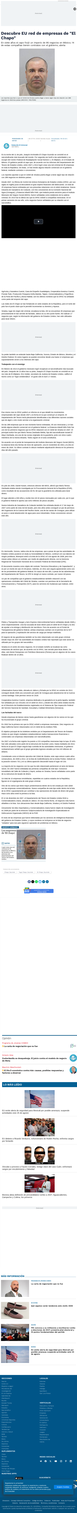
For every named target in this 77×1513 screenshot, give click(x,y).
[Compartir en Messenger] (40, 881)
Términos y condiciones (49, 1503)
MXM (3, 1434)
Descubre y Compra (47, 1406)
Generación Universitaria (44, 1419)
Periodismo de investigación (7, 1390)
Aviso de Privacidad (67, 1500)
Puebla (42, 1386)
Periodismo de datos (17, 139)
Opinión (6, 1038)
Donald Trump (7, 1403)
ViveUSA (43, 1430)
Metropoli (5, 1405)
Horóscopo (43, 1437)
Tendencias (6, 1429)
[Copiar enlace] (43, 881)
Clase (4, 1454)
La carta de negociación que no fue (21, 1046)
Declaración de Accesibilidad (29, 1503)
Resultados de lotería (45, 1441)
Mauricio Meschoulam (11, 1067)
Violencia (47, 1500)
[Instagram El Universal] (61, 1461)
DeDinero (43, 1427)
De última (5, 1441)
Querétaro (43, 1391)
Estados (4, 1408)
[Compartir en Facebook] (29, 881)
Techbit (4, 1436)
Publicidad (55, 1500)
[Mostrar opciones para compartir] (74, 9)
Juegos (42, 1432)
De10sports (44, 1425)
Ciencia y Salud (7, 1432)
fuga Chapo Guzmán (26, 872)
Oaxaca (42, 1384)
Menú (4, 1439)
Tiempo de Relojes (8, 1468)
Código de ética (37, 1500)
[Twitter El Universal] (50, 1461)
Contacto (61, 1503)
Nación (4, 1381)
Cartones (5, 1415)
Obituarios (43, 1415)
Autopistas (5, 1446)
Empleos (43, 1413)
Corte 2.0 (5, 1384)
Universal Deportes (8, 1420)
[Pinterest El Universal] (66, 1461)
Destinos (5, 1444)
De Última (5, 1461)
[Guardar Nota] (47, 881)
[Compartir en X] (32, 881)
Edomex (43, 1381)
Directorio (6, 1500)
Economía (5, 1417)
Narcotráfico (6, 1410)
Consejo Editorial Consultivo (20, 1500)
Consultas (5, 1448)
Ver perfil (15, 147)
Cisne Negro (6, 1471)
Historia (15, 1503)
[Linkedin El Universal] (71, 1461)
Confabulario (6, 1427)
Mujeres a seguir (7, 1386)
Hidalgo (42, 1388)
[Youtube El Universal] (55, 1461)
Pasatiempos (44, 1434)
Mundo (4, 1400)
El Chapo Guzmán (43, 872)
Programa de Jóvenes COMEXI (15, 1043)
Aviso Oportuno (45, 1410)
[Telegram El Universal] (41, 1461)
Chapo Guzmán (10, 872)
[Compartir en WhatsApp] (36, 881)
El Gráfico (43, 1422)
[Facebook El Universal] (46, 1461)
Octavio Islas (7, 1055)
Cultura (4, 1424)
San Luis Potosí (45, 1393)
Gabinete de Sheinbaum (6, 1397)
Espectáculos (6, 1422)
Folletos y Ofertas (46, 1408)
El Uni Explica (7, 1393)
